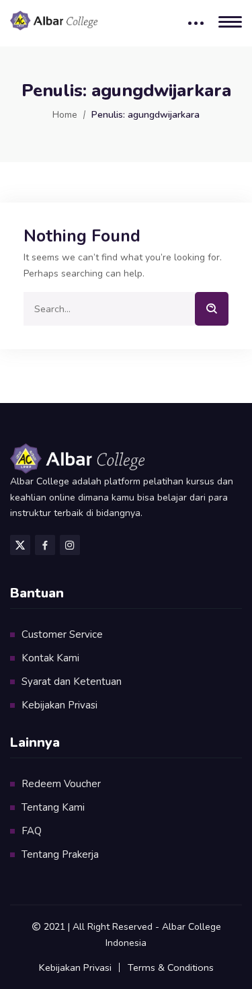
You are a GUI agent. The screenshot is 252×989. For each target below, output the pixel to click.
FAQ (32, 831)
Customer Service (62, 634)
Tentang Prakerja (60, 854)
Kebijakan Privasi (59, 705)
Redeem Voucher (61, 784)
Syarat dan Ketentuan (72, 681)
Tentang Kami (53, 807)
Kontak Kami (50, 658)
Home (64, 114)
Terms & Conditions (171, 967)
